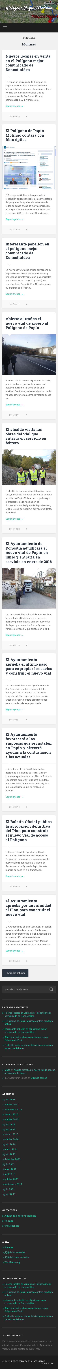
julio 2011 (9, 1189)
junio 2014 (9, 1144)
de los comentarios (16, 1257)
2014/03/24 (14, 720)
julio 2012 (9, 1164)
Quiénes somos (39, 1078)
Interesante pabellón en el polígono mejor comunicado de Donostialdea (27, 251)
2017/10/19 (14, 229)
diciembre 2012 (12, 1159)
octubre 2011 (11, 1179)
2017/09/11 (14, 304)
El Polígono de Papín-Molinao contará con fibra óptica (26, 135)
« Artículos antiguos (15, 973)
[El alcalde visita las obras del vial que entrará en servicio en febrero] (29, 467)
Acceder (8, 1247)
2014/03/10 (14, 807)
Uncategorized (11, 1225)
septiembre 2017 (13, 1109)
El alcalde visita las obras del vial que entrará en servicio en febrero (26, 436)
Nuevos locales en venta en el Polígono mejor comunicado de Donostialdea (28, 63)
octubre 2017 (11, 1104)
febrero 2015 (11, 1134)
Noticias (8, 1220)
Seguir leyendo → (14, 106)
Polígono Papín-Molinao (29, 7)
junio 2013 (9, 1154)
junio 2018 (9, 1099)
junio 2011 (9, 1194)
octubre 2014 (11, 1139)
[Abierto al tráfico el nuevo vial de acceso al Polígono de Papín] (29, 354)
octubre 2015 (11, 1119)
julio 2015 (9, 1124)
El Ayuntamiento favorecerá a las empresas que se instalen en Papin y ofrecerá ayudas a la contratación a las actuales (29, 745)
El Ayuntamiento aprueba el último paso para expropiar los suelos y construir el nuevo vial (29, 666)
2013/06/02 (14, 961)
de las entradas (14, 1252)
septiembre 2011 (13, 1184)
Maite (7, 1070)
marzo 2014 (10, 1149)
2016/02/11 (14, 415)
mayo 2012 (10, 1169)
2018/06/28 (14, 116)
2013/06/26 (14, 886)
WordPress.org (12, 1262)
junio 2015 (9, 1129)
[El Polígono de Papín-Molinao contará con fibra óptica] (29, 167)
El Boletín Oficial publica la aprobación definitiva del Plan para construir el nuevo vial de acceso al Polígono (29, 830)
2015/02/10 (14, 645)
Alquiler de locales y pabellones (20, 1215)
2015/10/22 (14, 529)
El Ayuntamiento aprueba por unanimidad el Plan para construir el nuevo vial (28, 907)
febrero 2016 (11, 1114)
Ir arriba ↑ (48, 1363)
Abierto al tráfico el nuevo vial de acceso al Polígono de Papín (27, 323)
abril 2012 (9, 1174)
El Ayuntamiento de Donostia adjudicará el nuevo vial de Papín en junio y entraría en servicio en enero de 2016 (29, 552)
